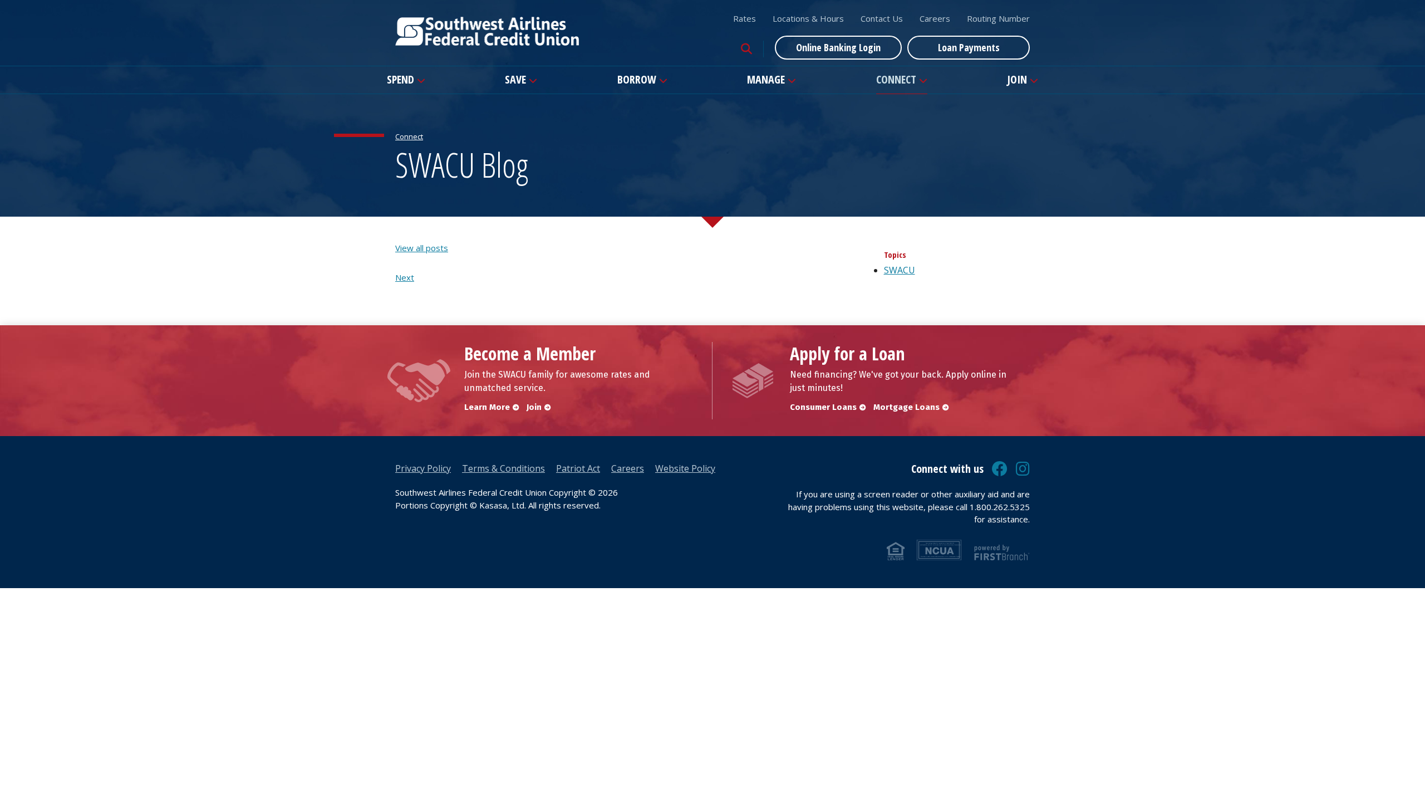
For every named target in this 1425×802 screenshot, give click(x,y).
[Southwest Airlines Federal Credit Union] (487, 30)
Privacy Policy (423, 468)
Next (404, 277)
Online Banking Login (838, 47)
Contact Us (882, 18)
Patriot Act (578, 468)
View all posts (421, 247)
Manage (766, 79)
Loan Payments (969, 47)
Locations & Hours (808, 18)
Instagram (1023, 469)
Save (515, 79)
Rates (744, 18)
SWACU (899, 270)
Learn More (487, 407)
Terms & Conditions (503, 468)
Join (1017, 79)
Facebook (1000, 469)
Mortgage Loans (906, 407)
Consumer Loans (823, 407)
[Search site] (746, 49)
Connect (896, 79)
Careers (935, 18)
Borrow (636, 79)
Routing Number (998, 18)
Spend (400, 79)
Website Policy (685, 468)
